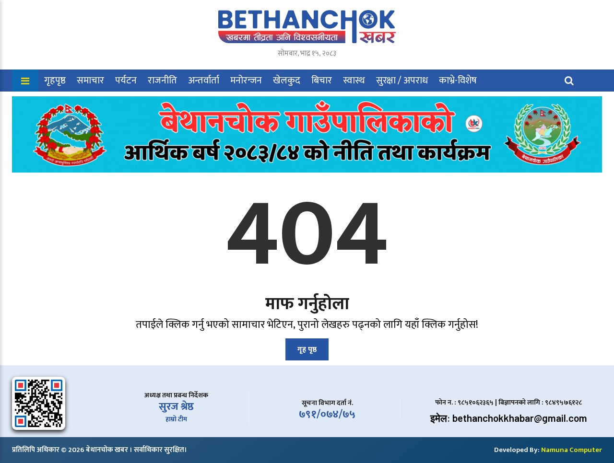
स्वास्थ (354, 80)
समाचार (90, 80)
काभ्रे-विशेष (458, 80)
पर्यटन (126, 80)
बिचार (321, 80)
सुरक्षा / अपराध (402, 80)
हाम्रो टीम (176, 419)
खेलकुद (286, 80)
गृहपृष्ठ (55, 80)
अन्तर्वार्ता (203, 80)
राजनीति (162, 80)
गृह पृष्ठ (307, 349)
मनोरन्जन (246, 80)
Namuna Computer (571, 450)
